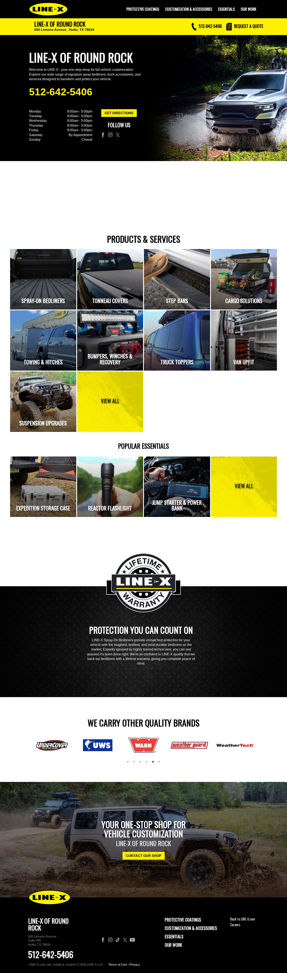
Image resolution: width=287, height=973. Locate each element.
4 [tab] (148, 763)
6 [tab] (161, 763)
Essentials (226, 9)
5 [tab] (154, 763)
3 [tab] (142, 763)
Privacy (134, 964)
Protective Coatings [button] (142, 9)
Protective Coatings (183, 920)
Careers (235, 924)
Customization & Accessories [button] (188, 9)
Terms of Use (117, 964)
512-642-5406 (60, 91)
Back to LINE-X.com (242, 919)
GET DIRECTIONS (119, 113)
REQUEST (248, 26)
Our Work (248, 9)
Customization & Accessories (191, 928)
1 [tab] (129, 763)
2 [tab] (135, 763)
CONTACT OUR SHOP (143, 856)
